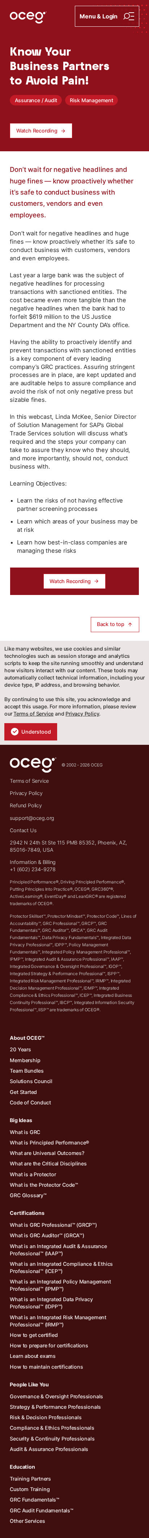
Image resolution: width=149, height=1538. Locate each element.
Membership (25, 1060)
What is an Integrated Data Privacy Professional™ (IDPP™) (51, 1302)
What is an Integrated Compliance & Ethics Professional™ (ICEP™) (61, 1267)
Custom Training (30, 1489)
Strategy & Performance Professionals (55, 1407)
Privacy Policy (82, 714)
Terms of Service (33, 714)
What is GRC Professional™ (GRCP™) (53, 1225)
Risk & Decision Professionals (45, 1417)
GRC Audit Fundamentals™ (41, 1510)
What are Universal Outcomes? (47, 1153)
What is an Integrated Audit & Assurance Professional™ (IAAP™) (58, 1249)
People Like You (29, 1384)
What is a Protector (33, 1174)
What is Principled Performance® (49, 1142)
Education (22, 1467)
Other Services (27, 1521)
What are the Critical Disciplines (48, 1163)
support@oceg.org (32, 818)
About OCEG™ (27, 1038)
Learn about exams (33, 1356)
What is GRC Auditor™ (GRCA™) (47, 1235)
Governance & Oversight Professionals (56, 1396)
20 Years (20, 1049)
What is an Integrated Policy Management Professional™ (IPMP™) (60, 1285)
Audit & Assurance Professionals (49, 1449)
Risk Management (91, 100)
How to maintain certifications (46, 1367)
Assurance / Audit (36, 100)
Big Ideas (21, 1120)
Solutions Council (31, 1081)
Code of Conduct (30, 1102)
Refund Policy (26, 805)
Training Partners (30, 1479)
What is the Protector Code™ (44, 1185)
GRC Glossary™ (28, 1195)
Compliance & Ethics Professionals (52, 1428)
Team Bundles (27, 1071)
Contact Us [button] (23, 830)
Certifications (27, 1213)
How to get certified (34, 1335)
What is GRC (25, 1132)
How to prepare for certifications (49, 1345)
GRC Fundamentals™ (34, 1499)
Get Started (23, 1092)
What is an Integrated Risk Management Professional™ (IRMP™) (58, 1321)
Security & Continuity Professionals (52, 1438)
